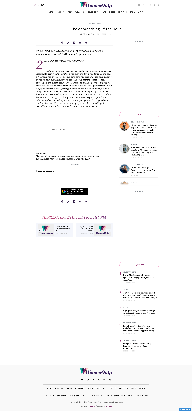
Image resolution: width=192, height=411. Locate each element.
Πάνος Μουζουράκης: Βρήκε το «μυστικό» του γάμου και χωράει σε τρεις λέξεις (138, 277)
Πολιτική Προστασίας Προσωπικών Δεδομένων (86, 395)
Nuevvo (92, 406)
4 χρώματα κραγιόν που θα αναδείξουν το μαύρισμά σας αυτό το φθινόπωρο (140, 311)
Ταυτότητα (50, 395)
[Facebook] (62, 43)
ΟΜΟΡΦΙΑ (60, 12)
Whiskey (109, 406)
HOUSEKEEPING (93, 12)
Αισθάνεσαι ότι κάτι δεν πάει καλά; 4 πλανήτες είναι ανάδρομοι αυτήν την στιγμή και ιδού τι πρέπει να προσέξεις (140, 295)
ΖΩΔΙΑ (132, 12)
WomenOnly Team (88, 34)
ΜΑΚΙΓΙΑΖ (127, 307)
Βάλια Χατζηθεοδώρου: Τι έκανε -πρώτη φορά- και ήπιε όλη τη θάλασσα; (143, 170)
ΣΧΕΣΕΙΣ (112, 12)
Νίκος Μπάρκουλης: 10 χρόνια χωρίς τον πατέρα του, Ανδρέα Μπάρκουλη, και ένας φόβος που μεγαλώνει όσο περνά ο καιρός (144, 130)
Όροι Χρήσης (61, 395)
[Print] (86, 43)
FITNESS (134, 182)
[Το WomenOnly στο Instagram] (142, 5)
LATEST (140, 12)
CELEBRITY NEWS (137, 122)
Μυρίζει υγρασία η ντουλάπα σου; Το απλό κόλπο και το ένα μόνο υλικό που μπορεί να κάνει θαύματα (144, 151)
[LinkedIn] (74, 43)
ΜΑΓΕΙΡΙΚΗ (122, 12)
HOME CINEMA (96, 23)
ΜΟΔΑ (69, 12)
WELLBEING (79, 12)
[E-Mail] (80, 43)
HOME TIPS (135, 144)
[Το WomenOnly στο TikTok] (146, 5)
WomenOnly (96, 371)
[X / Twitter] (68, 43)
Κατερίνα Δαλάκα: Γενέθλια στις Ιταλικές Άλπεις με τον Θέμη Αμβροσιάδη (137, 346)
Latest (139, 114)
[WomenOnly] (96, 5)
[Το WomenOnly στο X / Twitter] (150, 5)
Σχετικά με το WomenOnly (137, 395)
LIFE (104, 12)
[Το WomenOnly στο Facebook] (138, 5)
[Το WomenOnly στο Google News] (153, 5)
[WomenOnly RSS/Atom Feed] (157, 5)
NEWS (51, 12)
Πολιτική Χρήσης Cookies (116, 395)
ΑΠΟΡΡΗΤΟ (186, 409)
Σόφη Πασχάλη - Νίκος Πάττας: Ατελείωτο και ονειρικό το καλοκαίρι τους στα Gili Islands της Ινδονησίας (139, 328)
